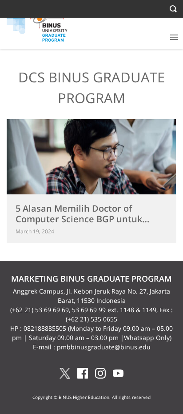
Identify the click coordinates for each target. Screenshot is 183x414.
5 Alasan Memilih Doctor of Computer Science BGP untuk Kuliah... (79, 219)
